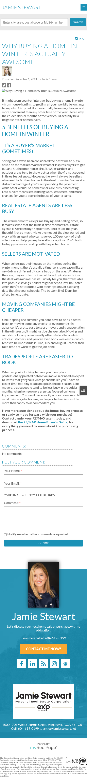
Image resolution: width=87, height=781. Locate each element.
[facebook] (21, 663)
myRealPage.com (43, 748)
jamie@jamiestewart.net (59, 728)
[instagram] (54, 663)
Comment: (11, 503)
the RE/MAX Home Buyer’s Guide (42, 422)
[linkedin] (32, 663)
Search (78, 22)
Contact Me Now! (43, 649)
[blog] (43, 663)
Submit (43, 543)
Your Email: (12, 483)
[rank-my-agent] (65, 663)
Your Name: (12, 470)
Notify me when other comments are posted (37, 534)
